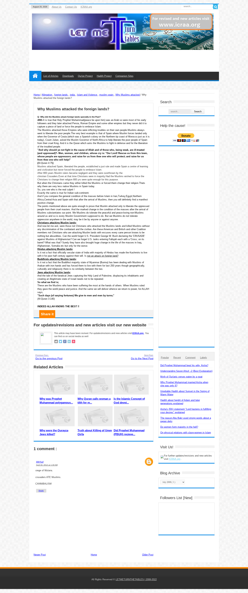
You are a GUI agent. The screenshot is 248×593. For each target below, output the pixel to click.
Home (35, 75)
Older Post (147, 554)
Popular (165, 357)
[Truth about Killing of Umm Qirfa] (95, 416)
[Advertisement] (128, 58)
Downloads (68, 76)
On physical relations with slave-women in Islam (185, 432)
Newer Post (40, 554)
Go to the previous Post (48, 357)
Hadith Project (104, 76)
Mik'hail (40, 462)
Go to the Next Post (142, 357)
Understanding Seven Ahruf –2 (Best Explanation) (186, 371)
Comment (190, 357)
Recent (177, 357)
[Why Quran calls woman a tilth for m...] (95, 385)
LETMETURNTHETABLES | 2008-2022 (136, 579)
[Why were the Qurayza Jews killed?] (57, 416)
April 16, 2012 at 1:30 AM (47, 465)
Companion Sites (124, 76)
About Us (57, 6)
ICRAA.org (86, 6)
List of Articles (50, 76)
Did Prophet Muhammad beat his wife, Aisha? (184, 365)
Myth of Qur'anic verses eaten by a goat (181, 376)
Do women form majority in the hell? (179, 427)
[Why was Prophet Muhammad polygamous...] (57, 385)
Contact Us (71, 6)
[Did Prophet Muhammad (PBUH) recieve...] (131, 416)
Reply (41, 491)
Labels (203, 357)
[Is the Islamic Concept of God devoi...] (131, 385)
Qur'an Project (85, 76)
